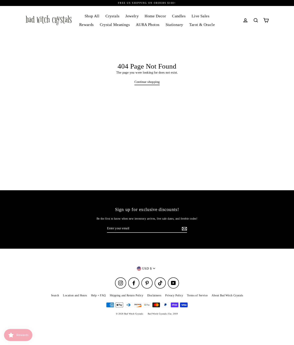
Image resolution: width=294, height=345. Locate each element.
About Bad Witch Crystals (227, 295)
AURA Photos (147, 25)
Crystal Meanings (115, 25)
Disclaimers (154, 295)
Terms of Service (197, 295)
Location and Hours (75, 295)
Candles (179, 16)
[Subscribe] (184, 229)
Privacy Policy (174, 295)
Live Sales (200, 16)
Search (55, 295)
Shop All (92, 16)
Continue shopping (147, 82)
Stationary (174, 25)
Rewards (86, 25)
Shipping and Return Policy (126, 295)
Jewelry (132, 16)
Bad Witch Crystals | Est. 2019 (163, 313)
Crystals (112, 16)
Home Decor (155, 16)
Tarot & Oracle (202, 25)
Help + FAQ (98, 295)
